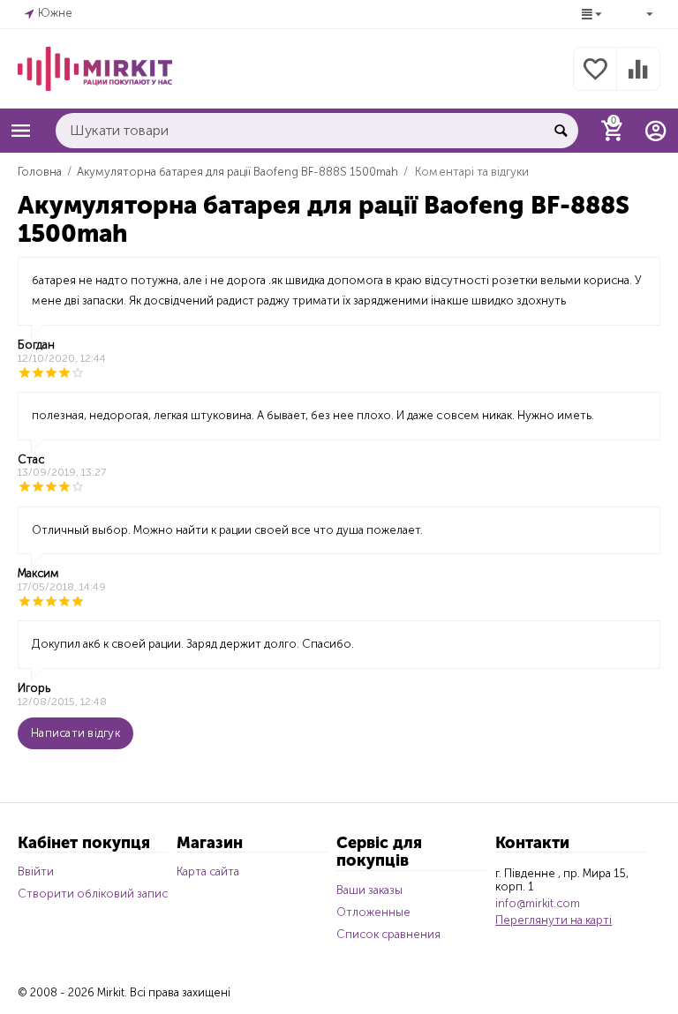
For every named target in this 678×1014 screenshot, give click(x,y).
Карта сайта (208, 871)
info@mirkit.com (537, 903)
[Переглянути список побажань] (595, 79)
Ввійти (36, 871)
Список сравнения (388, 934)
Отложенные (373, 912)
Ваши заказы (369, 890)
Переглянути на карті (553, 920)
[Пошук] (560, 130)
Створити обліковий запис (93, 893)
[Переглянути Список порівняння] (638, 79)
